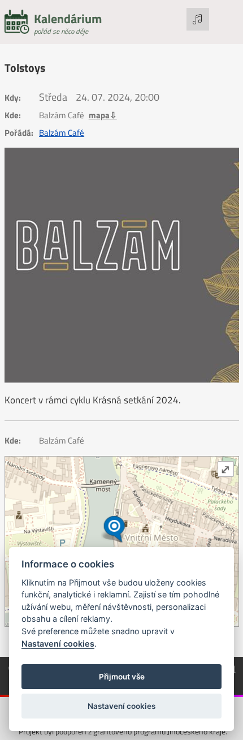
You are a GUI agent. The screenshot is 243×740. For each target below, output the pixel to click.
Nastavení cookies (57, 643)
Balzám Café (61, 133)
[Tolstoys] (122, 265)
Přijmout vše (122, 676)
